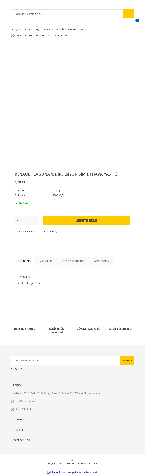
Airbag (56, 190)
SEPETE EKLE (86, 220)
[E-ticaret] (72, 472)
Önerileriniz (102, 261)
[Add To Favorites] (25, 231)
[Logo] (72, 5)
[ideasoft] (54, 472)
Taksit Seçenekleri (73, 261)
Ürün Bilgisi (23, 261)
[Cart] (133, 22)
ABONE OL (127, 360)
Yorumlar (46, 261)
